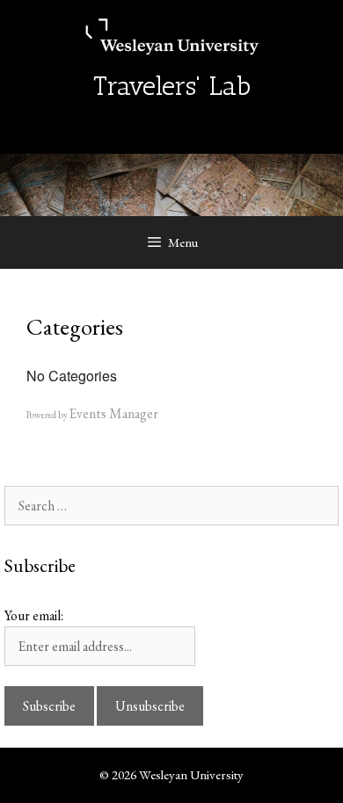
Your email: (33, 615)
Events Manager (113, 413)
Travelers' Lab (172, 86)
